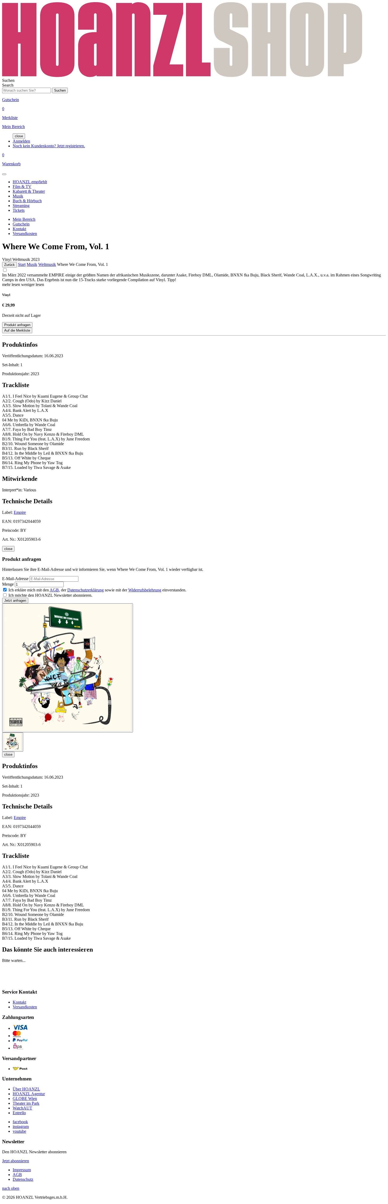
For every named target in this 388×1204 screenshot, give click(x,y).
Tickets (19, 210)
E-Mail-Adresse (15, 578)
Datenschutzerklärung (85, 590)
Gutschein (21, 224)
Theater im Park (26, 1103)
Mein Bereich (24, 219)
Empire (20, 512)
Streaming (21, 205)
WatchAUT (22, 1108)
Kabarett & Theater (29, 191)
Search (7, 85)
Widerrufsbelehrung (144, 590)
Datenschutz (23, 1179)
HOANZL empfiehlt (30, 182)
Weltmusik (47, 264)
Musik (18, 196)
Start (22, 264)
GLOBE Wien (25, 1098)
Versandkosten (25, 233)
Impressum (22, 1170)
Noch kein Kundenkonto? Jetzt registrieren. (49, 146)
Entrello (19, 1113)
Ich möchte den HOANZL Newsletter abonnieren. (50, 595)
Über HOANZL (26, 1089)
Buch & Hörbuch (27, 201)
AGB (54, 590)
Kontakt (19, 229)
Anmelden (21, 141)
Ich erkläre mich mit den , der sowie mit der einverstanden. (97, 590)
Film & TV (22, 186)
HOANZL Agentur (29, 1094)
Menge (8, 584)
